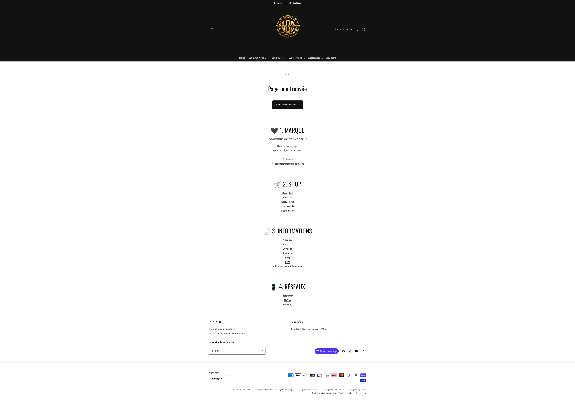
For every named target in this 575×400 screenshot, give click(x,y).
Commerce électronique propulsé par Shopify (276, 390)
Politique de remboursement (309, 390)
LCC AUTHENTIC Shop (249, 390)
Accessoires (287, 201)
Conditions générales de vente (324, 393)
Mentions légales (346, 393)
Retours (287, 253)
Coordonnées (361, 393)
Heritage (287, 197)
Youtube (287, 304)
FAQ (287, 257)
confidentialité (294, 266)
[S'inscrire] (261, 350)
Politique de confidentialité (334, 390)
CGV (287, 262)
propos (288, 240)
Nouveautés (287, 206)
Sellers (290, 210)
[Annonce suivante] (365, 3)
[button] (212, 29)
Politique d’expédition (357, 390)
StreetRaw (287, 193)
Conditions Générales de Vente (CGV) (308, 329)
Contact (287, 244)
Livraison (288, 248)
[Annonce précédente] (209, 3)
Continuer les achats (287, 104)
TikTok (287, 300)
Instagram (287, 295)
